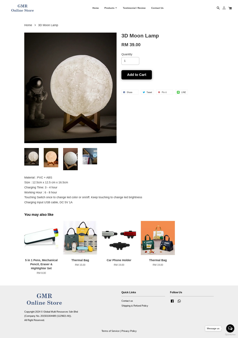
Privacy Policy (129, 331)
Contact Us (157, 8)
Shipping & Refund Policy (134, 305)
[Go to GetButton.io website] (230, 335)
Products (109, 8)
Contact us (127, 300)
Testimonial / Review (134, 8)
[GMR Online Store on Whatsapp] (179, 302)
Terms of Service (110, 331)
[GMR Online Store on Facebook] (172, 302)
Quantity (126, 54)
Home (95, 8)
